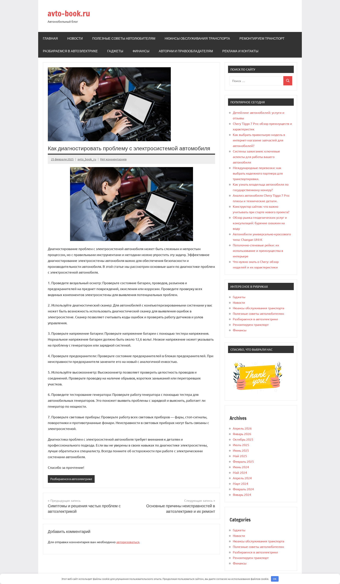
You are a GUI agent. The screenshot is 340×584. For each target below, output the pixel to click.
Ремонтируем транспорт (262, 38)
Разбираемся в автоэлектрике (70, 51)
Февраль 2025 (243, 461)
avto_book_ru (87, 159)
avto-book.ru (69, 13)
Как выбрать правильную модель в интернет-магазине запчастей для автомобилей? (259, 140)
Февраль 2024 (243, 489)
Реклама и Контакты (240, 51)
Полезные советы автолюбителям (123, 38)
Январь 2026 (242, 434)
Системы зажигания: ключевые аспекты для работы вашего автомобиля (256, 156)
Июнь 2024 (241, 467)
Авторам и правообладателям (186, 51)
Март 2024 (240, 483)
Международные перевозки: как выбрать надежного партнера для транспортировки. (258, 173)
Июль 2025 (241, 445)
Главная (50, 38)
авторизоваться (127, 542)
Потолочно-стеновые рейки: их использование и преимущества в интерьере (258, 250)
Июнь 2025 (241, 450)
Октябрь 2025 (243, 439)
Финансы (141, 51)
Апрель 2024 (242, 478)
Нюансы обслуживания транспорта (197, 38)
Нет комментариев (113, 159)
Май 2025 (240, 456)
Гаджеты (115, 51)
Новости (75, 38)
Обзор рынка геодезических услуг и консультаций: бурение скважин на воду (260, 222)
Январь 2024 (242, 494)
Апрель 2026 (242, 428)
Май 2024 (240, 472)
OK (274, 578)
